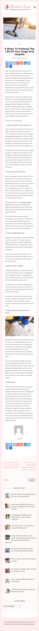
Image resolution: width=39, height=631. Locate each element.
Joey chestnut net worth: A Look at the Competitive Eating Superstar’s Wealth (11, 465)
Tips (19, 44)
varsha (24, 58)
